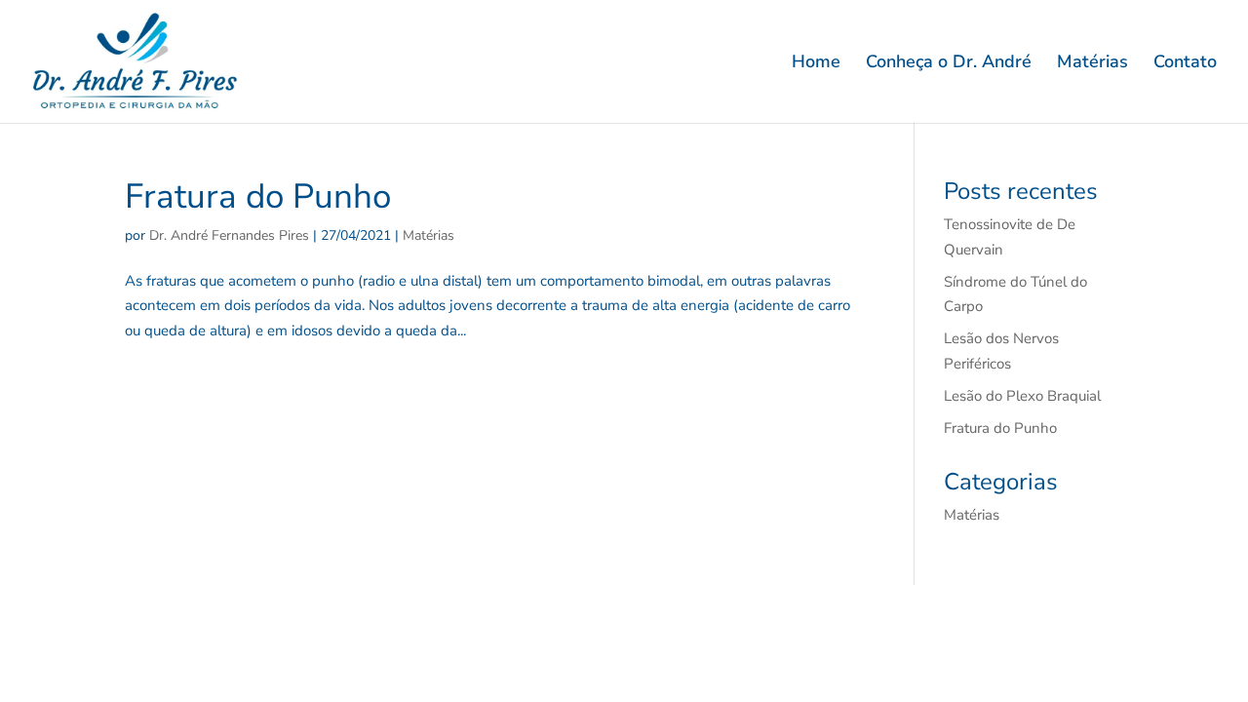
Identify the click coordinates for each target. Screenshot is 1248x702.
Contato (1185, 64)
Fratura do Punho (258, 196)
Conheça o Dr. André (949, 64)
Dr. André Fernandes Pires (229, 235)
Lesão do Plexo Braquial (1022, 396)
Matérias (1092, 64)
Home (816, 64)
